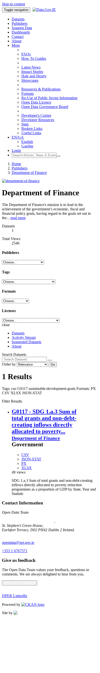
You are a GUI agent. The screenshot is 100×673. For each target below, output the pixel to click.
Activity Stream (24, 337)
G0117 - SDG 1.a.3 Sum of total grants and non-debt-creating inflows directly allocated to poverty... (44, 421)
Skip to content (13, 4)
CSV (25, 455)
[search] (50, 360)
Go (53, 364)
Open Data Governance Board (44, 107)
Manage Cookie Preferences (23, 638)
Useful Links (31, 133)
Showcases (29, 80)
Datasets (18, 19)
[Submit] (58, 156)
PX (23, 463)
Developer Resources (37, 120)
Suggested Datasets (26, 342)
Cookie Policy (13, 629)
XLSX (26, 468)
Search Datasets (14, 354)
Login (16, 150)
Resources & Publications (41, 89)
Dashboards (21, 32)
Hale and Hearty (34, 76)
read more (18, 218)
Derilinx (44, 613)
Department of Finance (29, 172)
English (27, 142)
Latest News (31, 67)
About (16, 41)
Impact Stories (32, 72)
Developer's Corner (36, 115)
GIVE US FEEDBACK (19, 583)
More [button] (16, 45)
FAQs (26, 54)
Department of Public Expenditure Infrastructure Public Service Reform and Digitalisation (44, 519)
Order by (9, 364)
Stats (25, 124)
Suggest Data (22, 28)
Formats (27, 93)
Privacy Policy (13, 621)
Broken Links (31, 128)
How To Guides (33, 58)
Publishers (19, 23)
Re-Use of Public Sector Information (49, 98)
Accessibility (12, 646)
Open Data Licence (36, 102)
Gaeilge (27, 146)
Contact (18, 37)
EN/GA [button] (18, 137)
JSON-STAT (31, 459)
